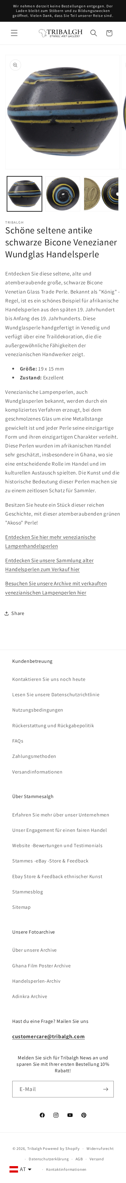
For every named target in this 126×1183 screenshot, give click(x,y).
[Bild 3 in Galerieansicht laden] (101, 193)
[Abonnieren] (105, 1089)
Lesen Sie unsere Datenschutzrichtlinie (55, 694)
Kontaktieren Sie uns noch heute (48, 679)
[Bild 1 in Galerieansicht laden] (24, 193)
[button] (14, 33)
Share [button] (17, 613)
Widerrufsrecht (100, 1148)
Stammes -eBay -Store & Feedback (50, 861)
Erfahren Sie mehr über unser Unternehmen (60, 815)
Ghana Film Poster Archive (41, 965)
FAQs (18, 741)
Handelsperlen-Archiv (36, 981)
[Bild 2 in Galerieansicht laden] (62, 193)
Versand (97, 1159)
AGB (79, 1159)
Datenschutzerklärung (49, 1159)
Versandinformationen (37, 772)
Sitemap (21, 907)
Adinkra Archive (29, 996)
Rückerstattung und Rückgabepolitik (53, 725)
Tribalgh (34, 1148)
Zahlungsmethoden (34, 756)
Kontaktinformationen (66, 1169)
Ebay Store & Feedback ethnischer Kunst (57, 876)
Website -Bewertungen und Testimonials (57, 845)
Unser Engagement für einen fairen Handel (59, 830)
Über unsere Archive (34, 950)
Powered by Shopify (61, 1148)
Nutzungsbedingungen (37, 710)
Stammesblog (27, 892)
